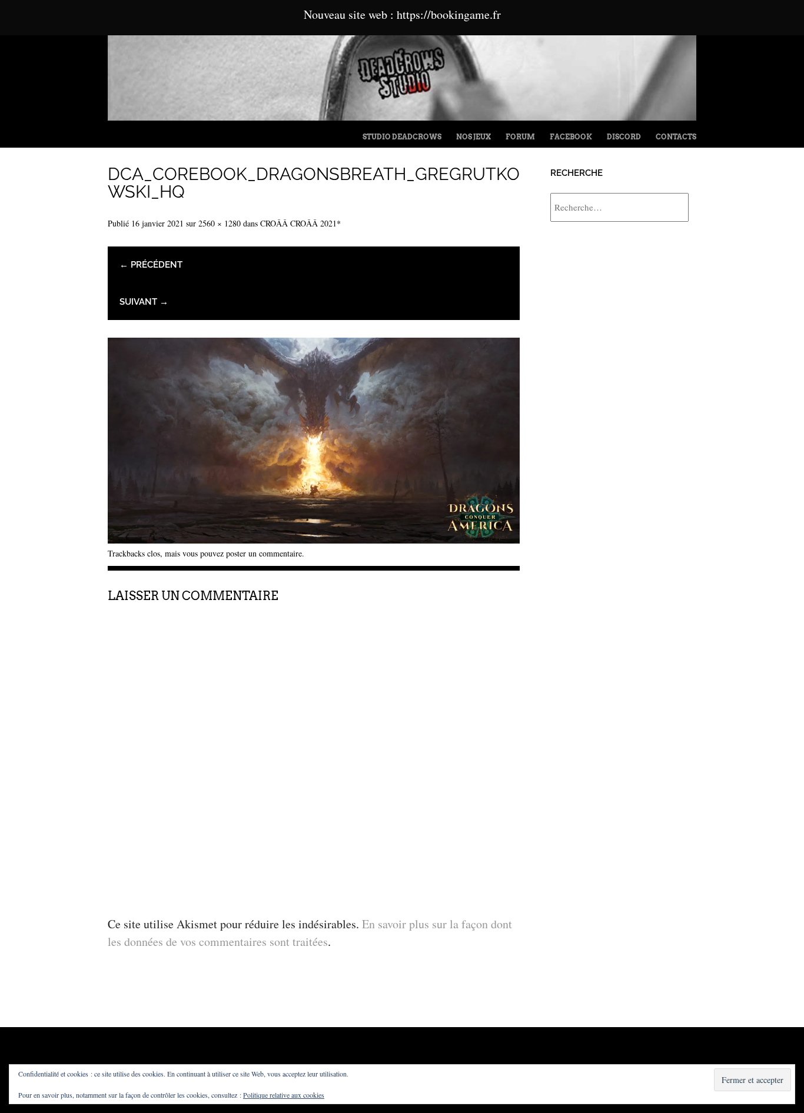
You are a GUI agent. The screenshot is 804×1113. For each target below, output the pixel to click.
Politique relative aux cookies (283, 1094)
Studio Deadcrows (402, 136)
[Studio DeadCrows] (402, 116)
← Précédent (150, 264)
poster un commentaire (264, 553)
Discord (624, 136)
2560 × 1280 (219, 223)
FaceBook (571, 136)
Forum (520, 136)
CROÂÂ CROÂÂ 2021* (300, 223)
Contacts (676, 136)
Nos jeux (473, 136)
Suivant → (143, 301)
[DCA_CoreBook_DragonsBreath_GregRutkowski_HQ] (314, 539)
